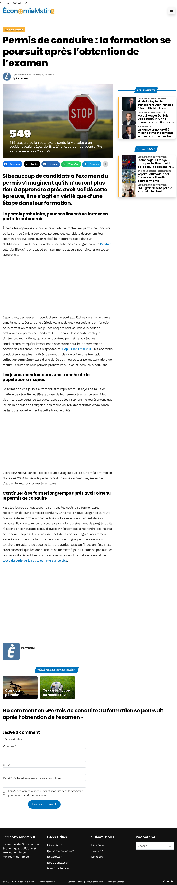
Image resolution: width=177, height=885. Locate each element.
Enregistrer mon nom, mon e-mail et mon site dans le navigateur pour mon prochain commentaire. (45, 793)
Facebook (97, 845)
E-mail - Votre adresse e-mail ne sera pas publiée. (32, 778)
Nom (6, 765)
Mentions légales (58, 868)
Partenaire (28, 648)
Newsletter (54, 856)
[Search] (170, 845)
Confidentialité (75, 881)
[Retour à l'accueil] (81, 10)
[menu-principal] (171, 10)
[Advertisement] (58, 286)
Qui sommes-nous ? (60, 851)
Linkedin (97, 856)
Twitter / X (98, 851)
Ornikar (105, 244)
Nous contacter (57, 862)
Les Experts (14, 29)
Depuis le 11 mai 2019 (77, 349)
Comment (9, 746)
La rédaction (55, 845)
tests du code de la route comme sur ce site (35, 560)
